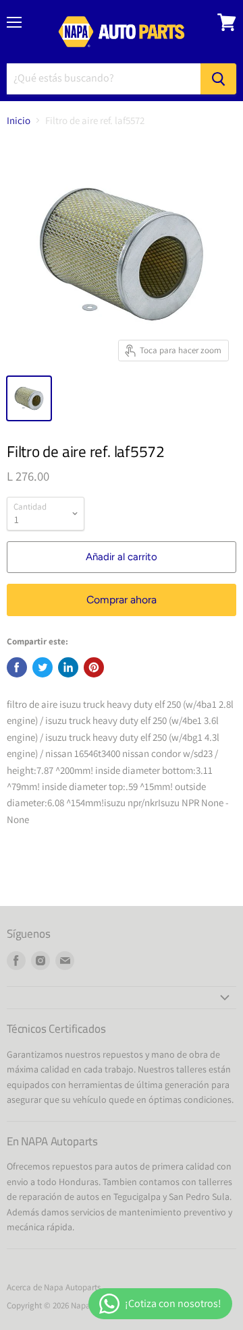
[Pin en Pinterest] (94, 667)
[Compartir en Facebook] (17, 667)
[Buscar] (218, 78)
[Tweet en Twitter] (42, 667)
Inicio (18, 120)
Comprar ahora (121, 599)
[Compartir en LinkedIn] (68, 667)
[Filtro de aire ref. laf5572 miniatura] (29, 398)
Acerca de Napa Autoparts (54, 1287)
